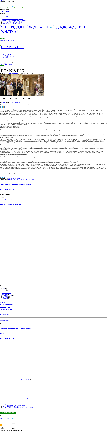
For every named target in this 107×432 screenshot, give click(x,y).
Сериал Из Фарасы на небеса (8, 16)
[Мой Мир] (4, 107)
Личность (4, 294)
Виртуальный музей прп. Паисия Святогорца (12, 403)
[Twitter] (2, 107)
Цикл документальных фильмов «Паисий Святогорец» (14, 405)
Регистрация (6, 320)
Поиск (13, 423)
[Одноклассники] (3, 107)
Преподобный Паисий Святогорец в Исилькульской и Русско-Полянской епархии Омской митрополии (24, 15)
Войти (1, 320)
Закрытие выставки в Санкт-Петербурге (11, 23)
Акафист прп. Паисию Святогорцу (8, 189)
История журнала (8, 55)
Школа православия (16, 102)
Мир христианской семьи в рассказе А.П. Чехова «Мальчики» (21, 179)
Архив (3, 58)
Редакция (3, 102)
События (4, 291)
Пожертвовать (2, 38)
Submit (13, 428)
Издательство (5, 57)
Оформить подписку (9, 56)
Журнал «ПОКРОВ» (6, 54)
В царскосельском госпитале (6, 304)
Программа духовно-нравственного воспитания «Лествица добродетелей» (18, 407)
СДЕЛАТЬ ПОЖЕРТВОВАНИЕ (8, 412)
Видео (3, 288)
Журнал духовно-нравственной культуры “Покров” (13, 406)
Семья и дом (5, 296)
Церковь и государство (7, 295)
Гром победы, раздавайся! (6, 309)
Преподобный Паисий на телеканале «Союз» (12, 21)
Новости (4, 289)
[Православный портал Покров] (7, 40)
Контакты (4, 59)
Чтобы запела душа (4, 314)
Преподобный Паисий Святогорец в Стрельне (12, 22)
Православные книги (7, 53)
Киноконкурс (5, 298)
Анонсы (4, 290)
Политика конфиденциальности (41, 427)
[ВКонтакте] (0, 107)
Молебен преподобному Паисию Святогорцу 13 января (14, 20)
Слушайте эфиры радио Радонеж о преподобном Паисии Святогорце (15, 184)
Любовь (2, 186)
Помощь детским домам (7, 404)
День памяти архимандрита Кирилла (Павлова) (12, 17)
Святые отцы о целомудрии (14, 178)
